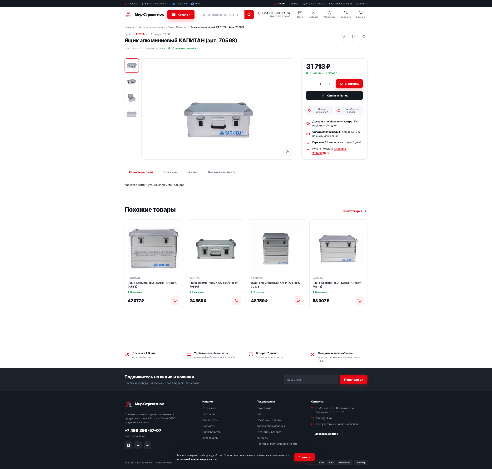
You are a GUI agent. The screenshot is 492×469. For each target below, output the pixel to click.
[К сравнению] (353, 36)
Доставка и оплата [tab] (222, 172)
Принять (304, 457)
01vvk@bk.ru (324, 418)
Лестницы (208, 414)
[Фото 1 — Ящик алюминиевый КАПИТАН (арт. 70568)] (132, 65)
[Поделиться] (363, 36)
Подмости (208, 425)
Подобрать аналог (351, 110)
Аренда (294, 3)
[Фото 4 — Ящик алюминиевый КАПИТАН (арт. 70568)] (132, 114)
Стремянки (209, 408)
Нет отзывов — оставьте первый (145, 48)
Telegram (181, 3)
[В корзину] (175, 300)
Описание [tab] (169, 172)
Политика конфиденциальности (277, 443)
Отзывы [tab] (192, 172)
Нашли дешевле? (322, 110)
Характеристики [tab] (141, 172)
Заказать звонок (326, 433)
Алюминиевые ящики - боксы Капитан (162, 27)
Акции (281, 3)
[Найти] (249, 14)
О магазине (264, 408)
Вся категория (352, 211)
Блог (260, 414)
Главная (129, 27)
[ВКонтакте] (138, 445)
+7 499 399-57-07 (276, 13)
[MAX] (128, 445)
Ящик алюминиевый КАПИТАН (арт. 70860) (213, 284)
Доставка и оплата (314, 3)
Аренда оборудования (271, 425)
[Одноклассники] (147, 445)
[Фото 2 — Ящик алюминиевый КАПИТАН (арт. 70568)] (132, 82)
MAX (198, 3)
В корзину (352, 84)
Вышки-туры (210, 420)
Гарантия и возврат (340, 3)
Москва (133, 3)
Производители (212, 431)
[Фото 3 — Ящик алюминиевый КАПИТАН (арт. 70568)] (132, 98)
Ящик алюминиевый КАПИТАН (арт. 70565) (152, 284)
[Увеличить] (287, 152)
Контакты (361, 3)
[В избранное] (343, 36)
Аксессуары (210, 437)
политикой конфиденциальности (197, 459)
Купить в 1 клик (337, 95)
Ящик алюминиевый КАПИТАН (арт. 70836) (275, 284)
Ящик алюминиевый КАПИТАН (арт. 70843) (337, 284)
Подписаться (353, 379)
